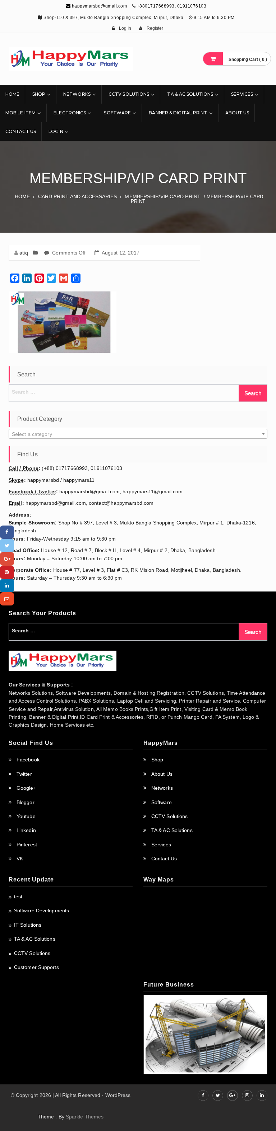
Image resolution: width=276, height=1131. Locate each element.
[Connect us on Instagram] (247, 1095)
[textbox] (138, 434)
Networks (77, 94)
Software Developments (41, 910)
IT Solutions (27, 925)
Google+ (26, 788)
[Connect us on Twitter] (217, 1095)
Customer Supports (36, 967)
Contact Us (20, 131)
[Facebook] (7, 532)
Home (12, 94)
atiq (23, 253)
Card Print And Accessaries (77, 196)
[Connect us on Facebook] (203, 1095)
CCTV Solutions (129, 94)
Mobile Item (20, 112)
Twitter (24, 774)
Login (56, 131)
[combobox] (138, 434)
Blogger (25, 802)
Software (117, 112)
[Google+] (7, 558)
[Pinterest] (7, 572)
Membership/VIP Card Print (163, 196)
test (18, 896)
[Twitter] (7, 545)
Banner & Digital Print (178, 112)
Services (242, 94)
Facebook (28, 759)
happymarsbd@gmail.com (98, 6)
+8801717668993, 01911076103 (172, 6)
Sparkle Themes (85, 1117)
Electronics (70, 112)
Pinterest (27, 844)
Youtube (26, 816)
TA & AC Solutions (190, 94)
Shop (38, 94)
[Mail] (7, 598)
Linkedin (26, 830)
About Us (237, 112)
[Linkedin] (7, 585)
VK (20, 858)
